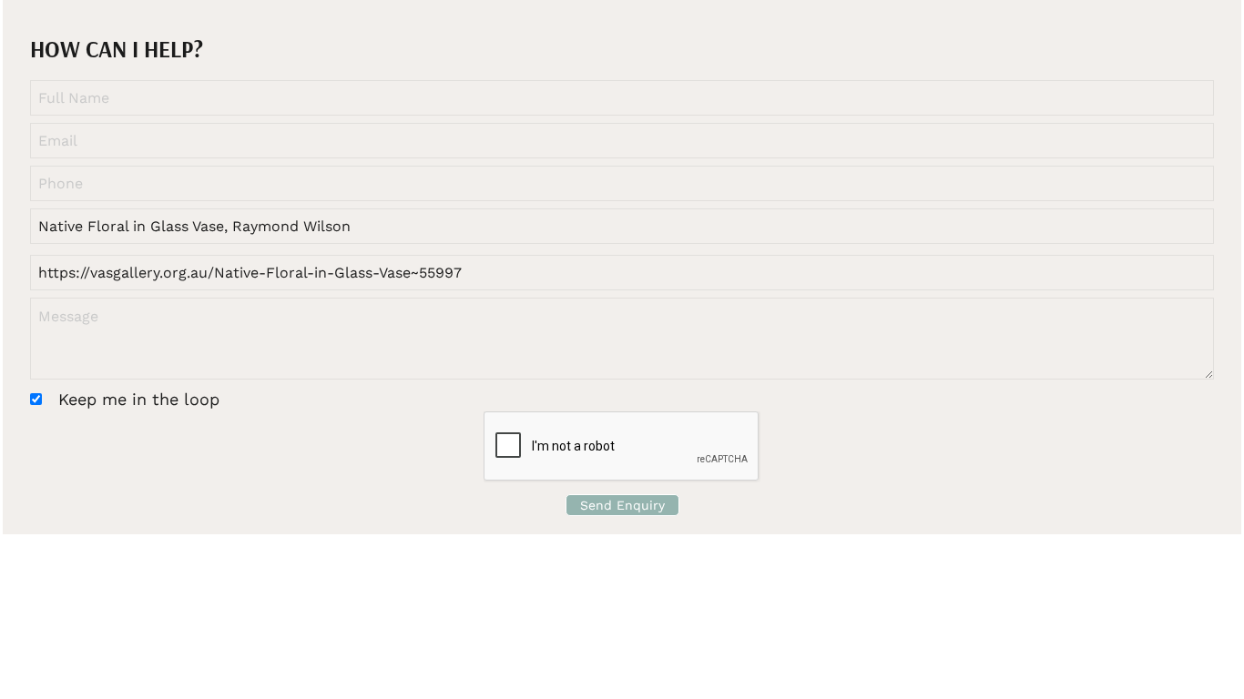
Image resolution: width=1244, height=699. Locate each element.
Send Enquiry (622, 505)
